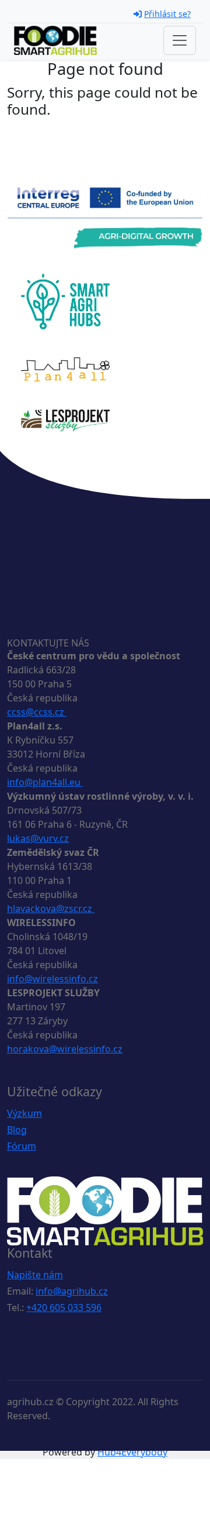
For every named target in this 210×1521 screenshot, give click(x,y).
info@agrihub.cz (72, 1291)
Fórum (21, 1146)
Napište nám (35, 1274)
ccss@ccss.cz (36, 712)
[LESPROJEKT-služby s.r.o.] (65, 419)
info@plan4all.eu (45, 782)
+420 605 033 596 (64, 1307)
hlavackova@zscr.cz (50, 908)
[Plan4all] (65, 368)
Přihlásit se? (167, 13)
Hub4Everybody (132, 1452)
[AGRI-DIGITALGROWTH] (105, 217)
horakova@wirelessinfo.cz (65, 1048)
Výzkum (24, 1113)
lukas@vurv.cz (38, 838)
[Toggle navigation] (179, 40)
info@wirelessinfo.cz (52, 978)
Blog (17, 1129)
